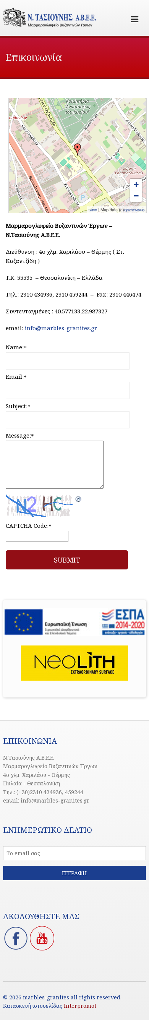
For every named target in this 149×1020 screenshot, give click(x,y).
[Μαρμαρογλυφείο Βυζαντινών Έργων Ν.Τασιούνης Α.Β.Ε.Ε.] (77, 149)
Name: (16, 347)
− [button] (136, 196)
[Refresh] (78, 498)
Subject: (18, 406)
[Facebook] (16, 949)
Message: (20, 435)
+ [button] (136, 184)
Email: (16, 376)
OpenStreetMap (134, 210)
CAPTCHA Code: (29, 525)
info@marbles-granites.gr (61, 328)
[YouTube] (42, 949)
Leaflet (93, 210)
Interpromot (80, 1005)
